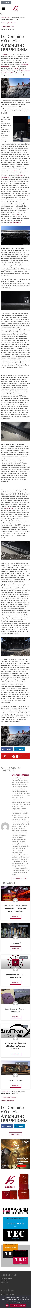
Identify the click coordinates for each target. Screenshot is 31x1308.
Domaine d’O (6, 54)
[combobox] (15, 14)
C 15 (28, 196)
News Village (5, 17)
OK (7, 1305)
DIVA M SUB (9, 508)
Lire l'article (15, 916)
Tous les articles (20, 878)
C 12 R (17, 214)
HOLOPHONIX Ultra (15, 222)
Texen (16, 171)
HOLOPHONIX (5, 177)
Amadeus (20, 175)
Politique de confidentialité (18, 1305)
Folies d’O (16, 69)
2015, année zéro (15, 1080)
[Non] (29, 1302)
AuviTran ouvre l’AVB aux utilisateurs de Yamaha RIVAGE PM (15, 1046)
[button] (3, 8)
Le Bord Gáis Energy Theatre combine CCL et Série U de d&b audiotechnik (15, 908)
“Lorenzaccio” (15, 943)
